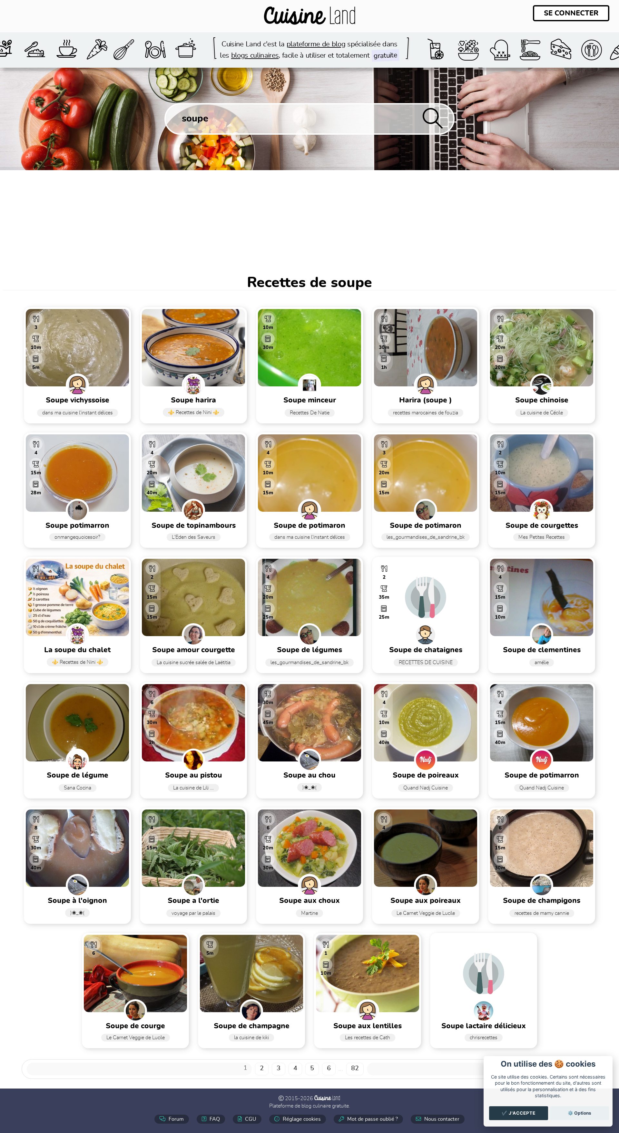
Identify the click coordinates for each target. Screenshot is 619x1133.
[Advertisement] (309, 218)
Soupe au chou (309, 775)
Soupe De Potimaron (309, 525)
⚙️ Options (579, 1113)
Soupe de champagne (252, 1026)
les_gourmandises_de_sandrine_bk (426, 537)
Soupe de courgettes (542, 525)
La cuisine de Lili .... (193, 787)
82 (355, 1068)
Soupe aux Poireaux (425, 901)
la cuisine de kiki (251, 1037)
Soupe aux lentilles (367, 1026)
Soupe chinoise (541, 400)
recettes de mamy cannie (542, 913)
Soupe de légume (77, 775)
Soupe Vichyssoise (77, 400)
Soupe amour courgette (193, 650)
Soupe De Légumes (309, 650)
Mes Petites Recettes (541, 537)
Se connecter (571, 13)
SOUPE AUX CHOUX (309, 901)
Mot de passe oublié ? (372, 1119)
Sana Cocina (77, 787)
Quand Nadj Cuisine (425, 787)
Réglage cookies (301, 1119)
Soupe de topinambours (194, 525)
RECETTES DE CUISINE (426, 662)
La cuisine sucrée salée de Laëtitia (194, 662)
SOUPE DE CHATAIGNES (425, 650)
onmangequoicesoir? (77, 537)
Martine (309, 913)
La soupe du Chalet (77, 650)
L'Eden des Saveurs (193, 537)
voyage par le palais (193, 913)
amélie (542, 662)
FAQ (214, 1119)
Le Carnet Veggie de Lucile (426, 913)
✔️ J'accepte (518, 1113)
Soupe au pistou (193, 775)
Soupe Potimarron (77, 525)
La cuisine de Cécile (541, 412)
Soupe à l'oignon (77, 901)
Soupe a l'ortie (193, 901)
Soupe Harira (193, 400)
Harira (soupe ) (425, 400)
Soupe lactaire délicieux (483, 1026)
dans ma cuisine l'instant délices (77, 412)
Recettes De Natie (309, 412)
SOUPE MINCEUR (309, 400)
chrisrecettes (483, 1037)
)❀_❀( (309, 787)
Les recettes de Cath (367, 1037)
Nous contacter (441, 1119)
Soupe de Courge (135, 1026)
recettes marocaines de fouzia (425, 412)
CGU (250, 1119)
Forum (175, 1119)
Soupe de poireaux (426, 775)
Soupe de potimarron (542, 775)
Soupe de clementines (542, 650)
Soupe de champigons (541, 901)
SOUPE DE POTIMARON (425, 525)
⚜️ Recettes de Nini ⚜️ (193, 412)
